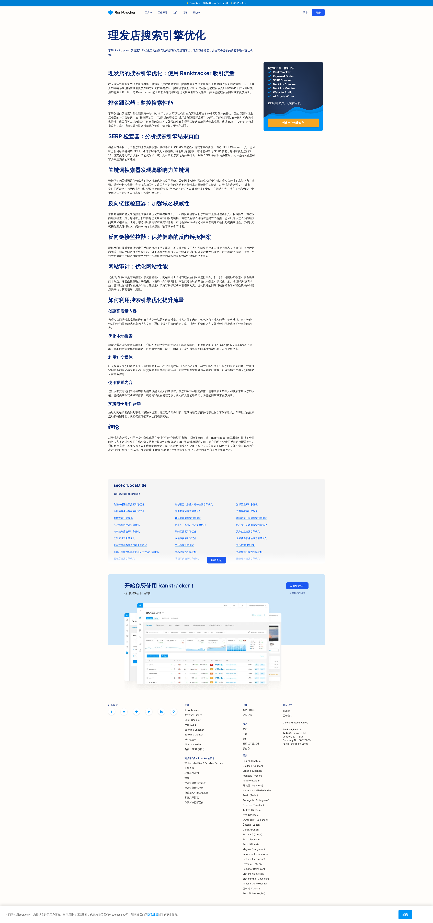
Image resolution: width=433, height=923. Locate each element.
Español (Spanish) (253, 770)
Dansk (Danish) (251, 829)
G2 (173, 711)
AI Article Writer (193, 744)
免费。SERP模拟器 (195, 749)
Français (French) (252, 775)
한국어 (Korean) (251, 888)
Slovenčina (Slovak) (254, 873)
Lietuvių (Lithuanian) (254, 859)
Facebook (111, 711)
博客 (185, 12)
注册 (318, 12)
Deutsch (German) (253, 765)
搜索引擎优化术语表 (195, 782)
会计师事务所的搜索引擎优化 (129, 511)
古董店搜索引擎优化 (247, 511)
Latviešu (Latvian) (253, 863)
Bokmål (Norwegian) (254, 893)
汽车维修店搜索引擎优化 (127, 531)
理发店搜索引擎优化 (124, 538)
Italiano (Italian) (251, 780)
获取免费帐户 (297, 585)
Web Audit (190, 724)
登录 (305, 12)
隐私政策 (247, 714)
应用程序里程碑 (251, 743)
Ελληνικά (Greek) (252, 834)
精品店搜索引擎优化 (185, 551)
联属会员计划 (192, 772)
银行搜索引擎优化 (245, 545)
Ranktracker (121, 12)
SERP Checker (192, 719)
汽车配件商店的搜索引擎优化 (251, 524)
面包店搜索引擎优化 (185, 538)
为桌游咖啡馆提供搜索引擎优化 (130, 545)
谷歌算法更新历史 (194, 802)
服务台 (246, 748)
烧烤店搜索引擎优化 (185, 531)
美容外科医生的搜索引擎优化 (129, 504)
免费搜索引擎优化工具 (196, 792)
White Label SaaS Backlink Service (204, 763)
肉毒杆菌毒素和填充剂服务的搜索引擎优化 (136, 551)
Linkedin (161, 711)
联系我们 (287, 710)
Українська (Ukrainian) (255, 883)
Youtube (124, 711)
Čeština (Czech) (251, 824)
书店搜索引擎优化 (184, 545)
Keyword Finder (193, 714)
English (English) (252, 760)
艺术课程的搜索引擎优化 (127, 524)
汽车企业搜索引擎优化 (248, 531)
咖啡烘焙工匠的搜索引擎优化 (251, 517)
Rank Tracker (192, 710)
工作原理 (162, 12)
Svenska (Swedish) (253, 805)
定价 (175, 12)
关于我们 (287, 715)
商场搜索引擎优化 (123, 517)
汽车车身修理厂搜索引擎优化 (190, 524)
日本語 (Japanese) (253, 785)
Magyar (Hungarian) (254, 849)
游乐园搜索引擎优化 (247, 504)
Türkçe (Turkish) (252, 810)
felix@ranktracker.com (295, 743)
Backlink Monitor (194, 734)
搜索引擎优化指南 (194, 787)
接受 (405, 914)
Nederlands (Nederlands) (257, 790)
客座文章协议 (192, 797)
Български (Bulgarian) (255, 819)
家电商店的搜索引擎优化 (188, 511)
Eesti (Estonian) (251, 839)
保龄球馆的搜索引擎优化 (249, 551)
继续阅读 (216, 560)
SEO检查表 (190, 739)
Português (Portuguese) (256, 800)
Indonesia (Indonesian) (255, 854)
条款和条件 (249, 710)
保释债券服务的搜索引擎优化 (251, 538)
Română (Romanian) (254, 868)
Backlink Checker (194, 729)
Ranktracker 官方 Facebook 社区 (136, 711)
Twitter (148, 711)
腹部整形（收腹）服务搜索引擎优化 (194, 504)
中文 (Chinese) (251, 814)
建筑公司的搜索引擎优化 (188, 517)
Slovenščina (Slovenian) (256, 878)
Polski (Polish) (250, 795)
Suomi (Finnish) (251, 844)
